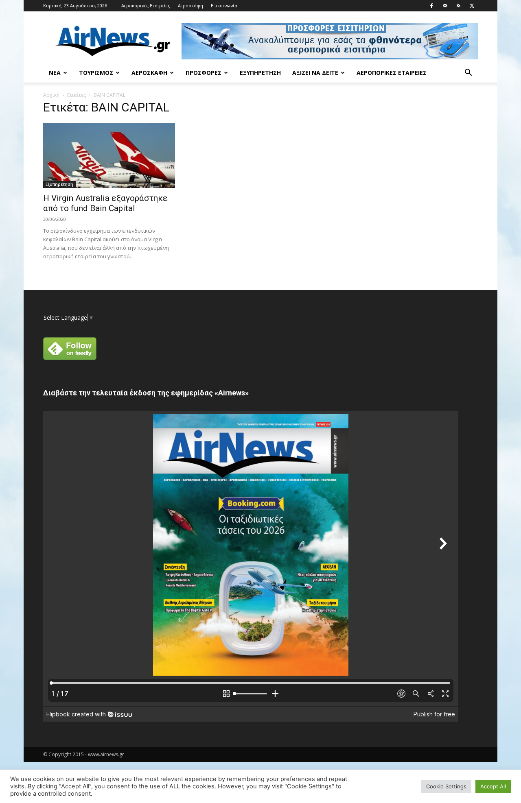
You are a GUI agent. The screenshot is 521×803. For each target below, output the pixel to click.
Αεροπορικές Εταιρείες (145, 5)
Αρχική (51, 95)
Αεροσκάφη (190, 5)
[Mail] (445, 5)
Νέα (55, 72)
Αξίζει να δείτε (315, 72)
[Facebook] (431, 5)
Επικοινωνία (224, 5)
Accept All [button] (493, 786)
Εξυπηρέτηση (260, 72)
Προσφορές (203, 72)
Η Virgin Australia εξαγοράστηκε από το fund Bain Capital (105, 203)
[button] (468, 73)
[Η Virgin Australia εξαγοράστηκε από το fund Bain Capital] (109, 155)
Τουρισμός (96, 72)
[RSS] (458, 5)
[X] (472, 5)
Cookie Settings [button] (446, 786)
